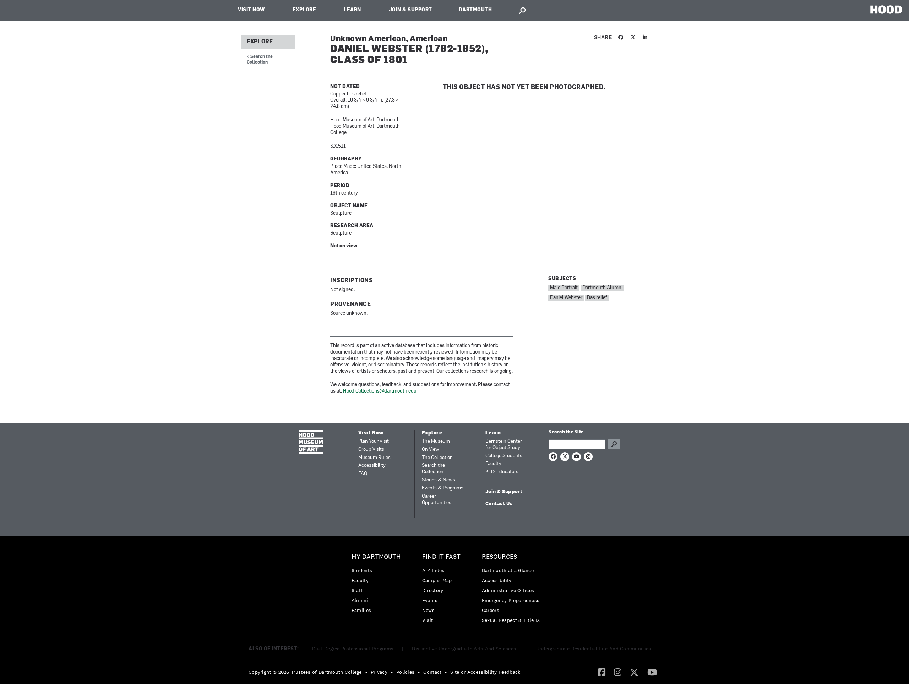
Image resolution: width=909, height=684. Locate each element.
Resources (499, 556)
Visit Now (251, 10)
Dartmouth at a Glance (508, 570)
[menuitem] (378, 585)
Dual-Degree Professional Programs (353, 648)
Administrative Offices (508, 590)
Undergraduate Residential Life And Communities (593, 648)
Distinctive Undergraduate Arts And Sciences (464, 648)
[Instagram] (617, 672)
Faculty (493, 463)
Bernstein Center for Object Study (503, 444)
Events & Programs (442, 488)
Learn (352, 10)
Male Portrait (564, 288)
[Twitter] (634, 672)
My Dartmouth (376, 556)
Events (430, 600)
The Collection (437, 457)
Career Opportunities (436, 499)
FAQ (362, 473)
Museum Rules (374, 457)
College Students (503, 456)
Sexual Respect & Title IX (511, 620)
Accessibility (372, 465)
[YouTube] (652, 672)
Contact (432, 672)
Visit (427, 620)
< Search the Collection (260, 59)
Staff (357, 590)
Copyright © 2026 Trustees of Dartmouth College (305, 672)
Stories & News (438, 480)
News (428, 610)
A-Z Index (433, 570)
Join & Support (410, 10)
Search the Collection (433, 469)
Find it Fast (441, 556)
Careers (490, 610)
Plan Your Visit (373, 441)
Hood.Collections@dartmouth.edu (380, 391)
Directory (432, 590)
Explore (304, 10)
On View (430, 449)
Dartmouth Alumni (602, 288)
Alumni (360, 600)
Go (614, 444)
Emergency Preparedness (511, 600)
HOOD (886, 9)
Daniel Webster (566, 298)
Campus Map (437, 580)
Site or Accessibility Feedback (485, 672)
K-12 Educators (501, 472)
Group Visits (371, 449)
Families (361, 610)
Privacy (379, 672)
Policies (405, 672)
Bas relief (597, 298)
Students (362, 570)
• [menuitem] (366, 672)
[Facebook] (601, 672)
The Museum (436, 441)
